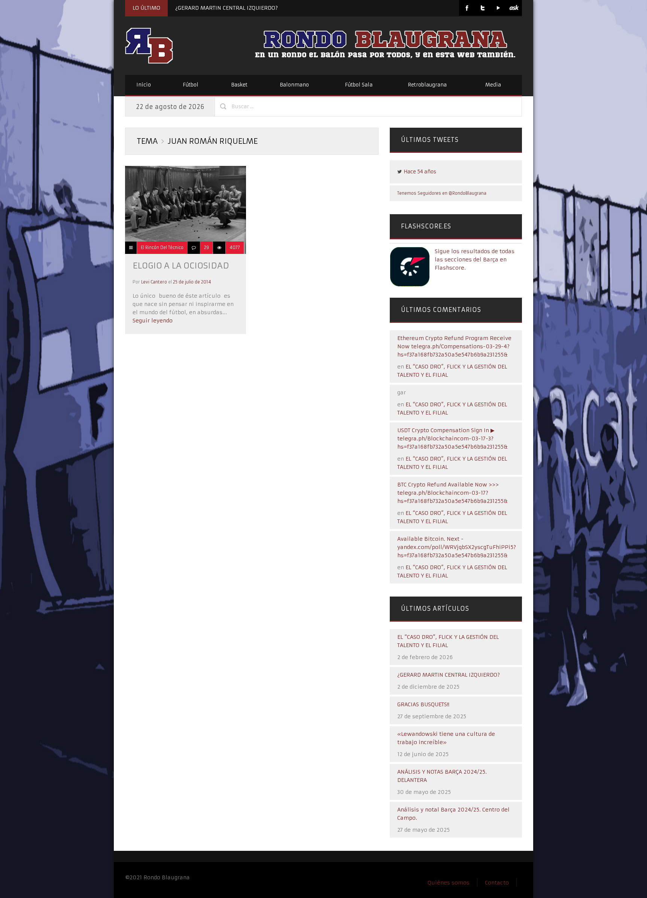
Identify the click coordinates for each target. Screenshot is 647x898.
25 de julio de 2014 (192, 282)
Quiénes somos (449, 882)
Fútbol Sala (359, 85)
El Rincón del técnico (162, 247)
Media (493, 85)
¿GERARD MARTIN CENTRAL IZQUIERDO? (226, 7)
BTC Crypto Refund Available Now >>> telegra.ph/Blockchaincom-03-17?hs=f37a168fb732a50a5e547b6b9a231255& (452, 492)
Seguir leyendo (153, 320)
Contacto (497, 882)
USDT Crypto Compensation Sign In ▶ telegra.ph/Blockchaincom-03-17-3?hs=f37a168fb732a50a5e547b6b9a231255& (452, 438)
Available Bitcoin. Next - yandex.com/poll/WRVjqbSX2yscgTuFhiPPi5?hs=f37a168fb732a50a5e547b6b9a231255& (456, 547)
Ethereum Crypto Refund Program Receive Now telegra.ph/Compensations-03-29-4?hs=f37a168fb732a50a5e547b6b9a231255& (454, 346)
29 (206, 247)
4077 (235, 247)
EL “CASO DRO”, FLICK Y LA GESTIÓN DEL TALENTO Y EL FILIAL (448, 641)
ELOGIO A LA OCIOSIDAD (181, 266)
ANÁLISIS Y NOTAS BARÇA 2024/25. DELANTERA (442, 775)
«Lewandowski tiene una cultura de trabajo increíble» (446, 738)
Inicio (143, 85)
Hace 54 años (420, 172)
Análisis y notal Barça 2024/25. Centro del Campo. (453, 813)
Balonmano (294, 85)
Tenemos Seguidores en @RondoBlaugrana (441, 193)
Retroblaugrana (427, 85)
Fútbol (190, 85)
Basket (239, 85)
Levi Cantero (154, 282)
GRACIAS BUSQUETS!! (423, 704)
